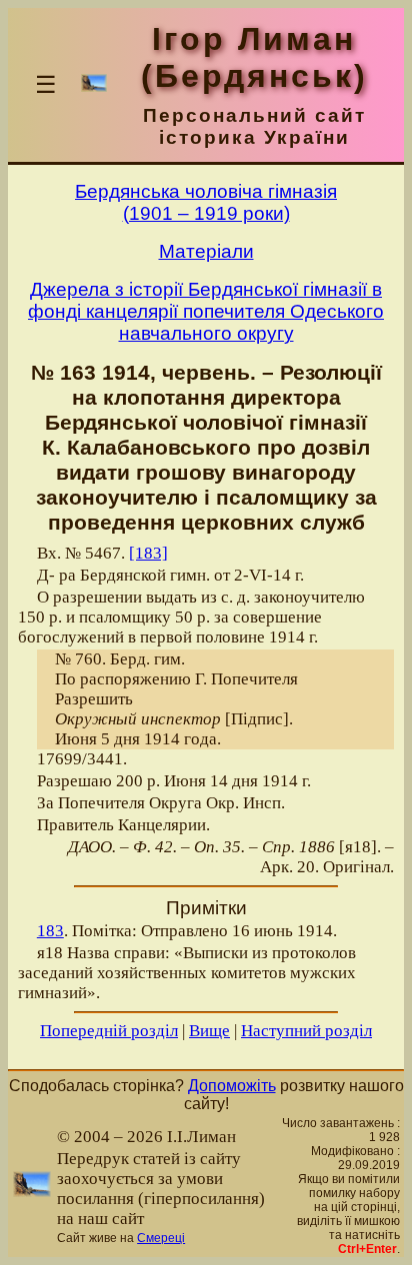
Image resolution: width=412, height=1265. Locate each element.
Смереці (161, 1238)
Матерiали (206, 251)
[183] (148, 553)
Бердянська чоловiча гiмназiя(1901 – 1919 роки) (206, 202)
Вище (209, 1030)
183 (50, 930)
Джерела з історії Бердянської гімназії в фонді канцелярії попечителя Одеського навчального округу (206, 311)
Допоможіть (232, 1085)
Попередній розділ (109, 1030)
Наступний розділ (306, 1030)
